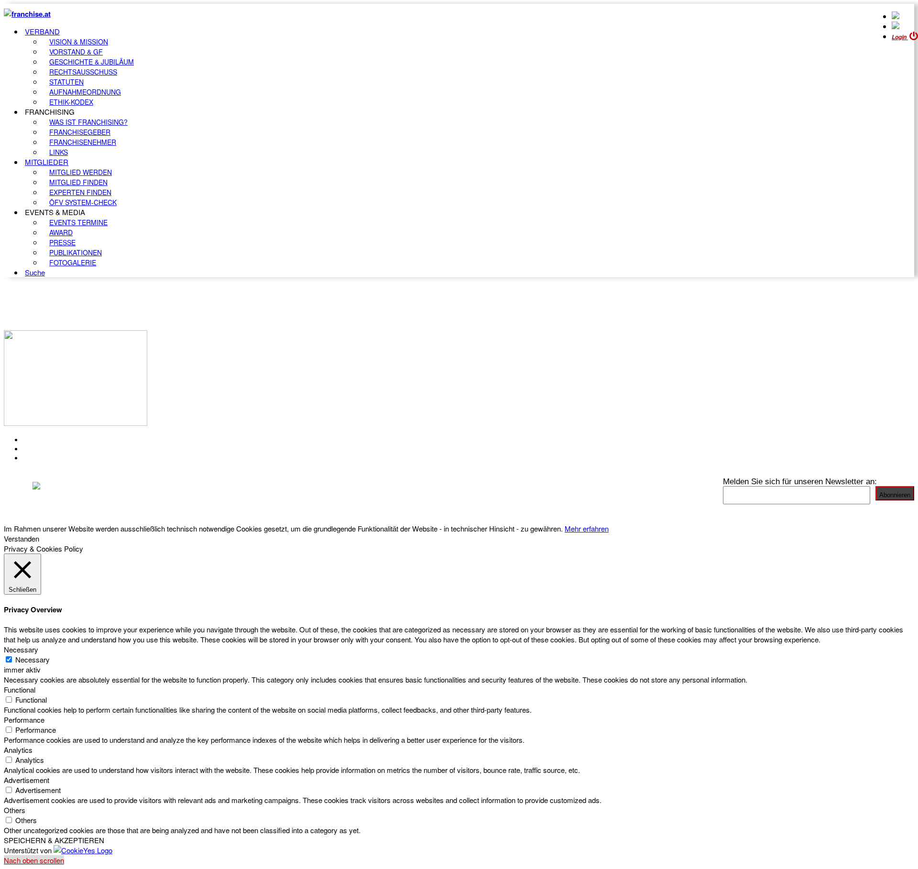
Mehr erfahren (587, 528)
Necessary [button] (21, 649)
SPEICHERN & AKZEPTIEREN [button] (54, 840)
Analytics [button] (18, 750)
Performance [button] (24, 720)
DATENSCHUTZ (52, 458)
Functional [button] (19, 689)
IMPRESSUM (47, 449)
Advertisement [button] (26, 780)
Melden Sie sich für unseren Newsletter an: (800, 481)
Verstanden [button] (21, 538)
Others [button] (14, 810)
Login (900, 37)
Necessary (32, 659)
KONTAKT (41, 439)
